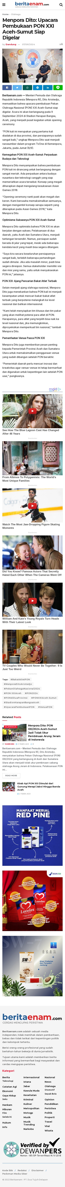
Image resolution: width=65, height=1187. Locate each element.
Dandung (11, 44)
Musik (27, 1117)
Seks (4, 1099)
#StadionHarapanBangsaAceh (21, 702)
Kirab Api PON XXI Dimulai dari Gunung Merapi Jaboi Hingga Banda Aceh (38, 786)
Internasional (31, 1077)
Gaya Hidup (9, 1095)
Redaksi (22, 1170)
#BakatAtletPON (20, 679)
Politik (48, 1112)
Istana (27, 1081)
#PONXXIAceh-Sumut (43, 698)
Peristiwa (50, 1108)
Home (5, 14)
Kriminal (28, 1099)
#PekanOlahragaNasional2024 (22, 688)
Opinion (49, 1099)
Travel (48, 1121)
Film (4, 1113)
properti (50, 1117)
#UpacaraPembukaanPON (19, 707)
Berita (6, 1077)
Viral (47, 1126)
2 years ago (23, 744)
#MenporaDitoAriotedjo (18, 684)
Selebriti (7, 1117)
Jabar (27, 1086)
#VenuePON (45, 707)
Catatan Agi (9, 1086)
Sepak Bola (50, 1094)
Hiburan (7, 1109)
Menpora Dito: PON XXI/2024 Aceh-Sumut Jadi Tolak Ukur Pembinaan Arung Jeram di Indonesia (44, 732)
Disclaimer (38, 1170)
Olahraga (16, 14)
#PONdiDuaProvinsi (16, 698)
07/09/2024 (28, 44)
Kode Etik (7, 1170)
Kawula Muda (31, 1090)
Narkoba (29, 1129)
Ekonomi (7, 1091)
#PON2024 (31, 693)
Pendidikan (51, 1104)
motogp (28, 1112)
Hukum (6, 1122)
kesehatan (30, 1095)
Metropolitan (31, 1108)
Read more (11, 775)
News (48, 1081)
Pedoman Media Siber (14, 1173)
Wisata (49, 1130)
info (4, 1127)
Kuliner (28, 1104)
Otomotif (50, 1090)
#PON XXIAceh (12, 693)
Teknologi (7, 1081)
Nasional (50, 1077)
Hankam (7, 1105)
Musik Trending (29, 1123)
